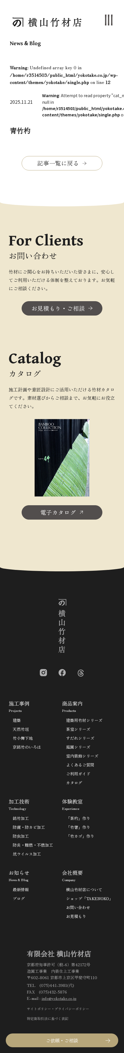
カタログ (74, 782)
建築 (17, 720)
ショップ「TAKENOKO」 (89, 898)
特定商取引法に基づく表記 (47, 1018)
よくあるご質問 (80, 765)
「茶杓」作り (78, 818)
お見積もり (76, 916)
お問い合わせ (78, 907)
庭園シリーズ (78, 747)
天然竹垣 (21, 729)
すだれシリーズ (80, 738)
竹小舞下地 (23, 738)
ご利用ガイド (78, 774)
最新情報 (21, 889)
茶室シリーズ (78, 729)
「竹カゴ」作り (80, 836)
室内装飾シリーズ (82, 756)
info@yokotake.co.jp (59, 998)
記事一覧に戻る (58, 163)
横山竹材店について (84, 889)
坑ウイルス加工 (27, 854)
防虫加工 (21, 836)
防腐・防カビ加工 (29, 827)
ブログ (19, 898)
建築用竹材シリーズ (84, 720)
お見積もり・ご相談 (58, 308)
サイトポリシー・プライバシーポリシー (58, 1008)
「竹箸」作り (78, 827)
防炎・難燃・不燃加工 (33, 845)
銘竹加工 (21, 818)
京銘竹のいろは (27, 747)
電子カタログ (58, 512)
